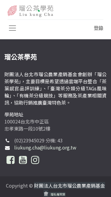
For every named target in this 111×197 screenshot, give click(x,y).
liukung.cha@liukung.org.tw (45, 147)
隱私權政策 (58, 194)
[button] (98, 28)
